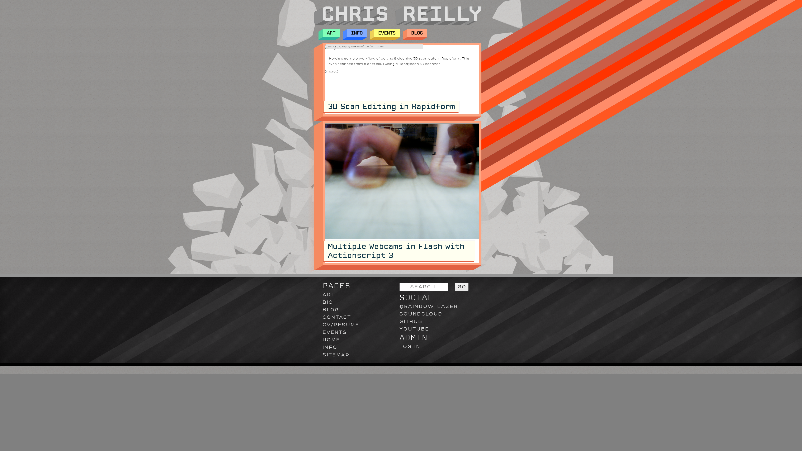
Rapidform (451, 58)
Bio (328, 302)
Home (331, 339)
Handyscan (409, 64)
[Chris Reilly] (397, 24)
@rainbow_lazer (429, 306)
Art (331, 33)
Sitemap (336, 354)
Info (357, 33)
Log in (410, 346)
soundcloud (421, 314)
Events (387, 33)
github (411, 321)
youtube (414, 329)
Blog (417, 33)
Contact (337, 317)
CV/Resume (341, 324)
